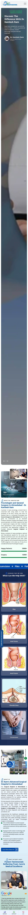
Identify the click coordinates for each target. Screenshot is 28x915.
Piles (14, 609)
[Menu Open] (25, 3)
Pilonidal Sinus (14, 705)
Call (23, 913)
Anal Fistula (14, 641)
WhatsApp (14, 913)
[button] (6, 461)
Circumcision (14, 737)
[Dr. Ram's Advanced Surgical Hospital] (11, 3)
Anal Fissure (14, 673)
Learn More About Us (8, 849)
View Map (5, 913)
